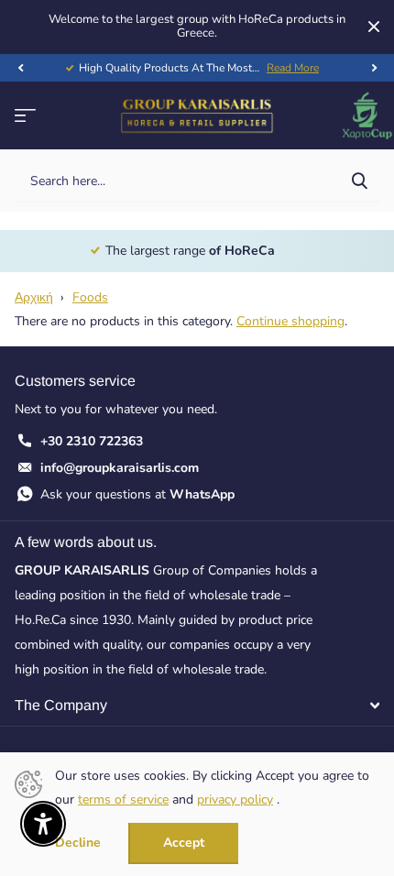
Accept (183, 842)
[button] (20, 68)
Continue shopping (290, 321)
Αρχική (34, 297)
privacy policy (235, 799)
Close (374, 27)
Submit (359, 181)
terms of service (123, 799)
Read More (293, 67)
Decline (78, 843)
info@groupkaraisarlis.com (119, 467)
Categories (25, 116)
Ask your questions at (137, 494)
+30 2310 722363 (91, 441)
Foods (90, 297)
